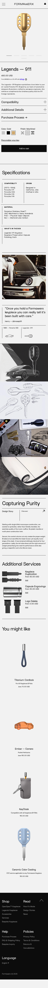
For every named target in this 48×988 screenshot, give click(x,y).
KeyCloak (24, 809)
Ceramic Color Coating (24, 869)
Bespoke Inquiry (8, 944)
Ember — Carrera (24, 748)
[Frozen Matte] (23, 133)
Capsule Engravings (35, 586)
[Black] (8, 133)
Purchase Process (9, 936)
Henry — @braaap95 (13, 321)
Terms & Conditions (31, 940)
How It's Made (29, 906)
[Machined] (28, 133)
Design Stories (29, 910)
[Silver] (3, 133)
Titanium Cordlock (24, 679)
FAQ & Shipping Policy (11, 940)
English (4, 963)
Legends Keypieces (9, 910)
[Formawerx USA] (24, 4)
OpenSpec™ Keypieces (11, 906)
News (25, 914)
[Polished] (33, 133)
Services (5, 918)
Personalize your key (10, 140)
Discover (25, 511)
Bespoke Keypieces (9, 921)
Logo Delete (31, 601)
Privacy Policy (29, 936)
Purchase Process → (14, 117)
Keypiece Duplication (31, 572)
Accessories (6, 914)
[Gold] (13, 133)
